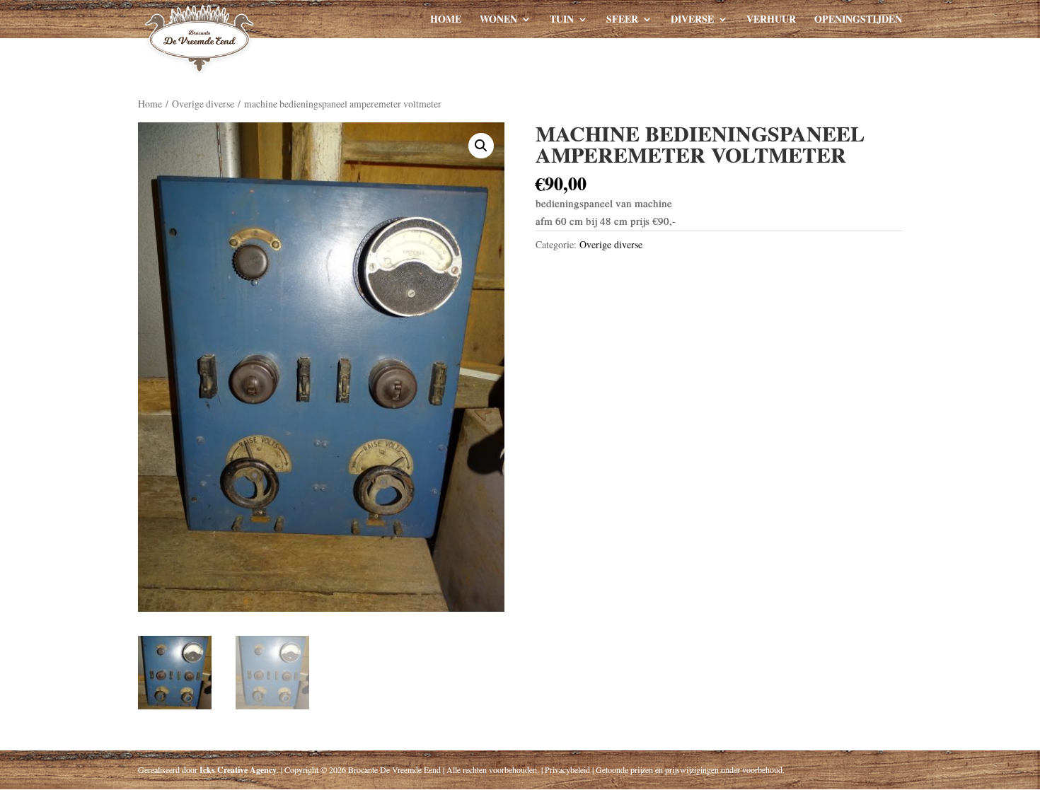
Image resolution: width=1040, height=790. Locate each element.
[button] (481, 145)
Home (445, 20)
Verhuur (771, 20)
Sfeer (622, 20)
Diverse (692, 20)
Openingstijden (858, 20)
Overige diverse (203, 103)
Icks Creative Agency (238, 770)
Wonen (498, 20)
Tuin (562, 20)
